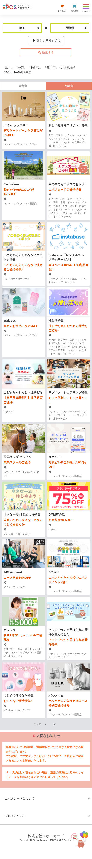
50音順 (69, 85)
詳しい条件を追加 (48, 40)
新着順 (23, 85)
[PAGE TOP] (79, 838)
